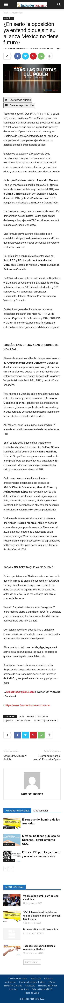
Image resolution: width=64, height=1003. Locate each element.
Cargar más (31, 962)
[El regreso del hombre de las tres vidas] (11, 823)
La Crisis (13, 989)
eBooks (52, 982)
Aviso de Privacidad (17, 978)
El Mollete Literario (13, 985)
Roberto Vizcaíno (16, 48)
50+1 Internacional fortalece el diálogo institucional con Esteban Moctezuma (42, 915)
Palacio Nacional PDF (42, 989)
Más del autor (40, 810)
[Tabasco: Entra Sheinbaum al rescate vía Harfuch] (11, 950)
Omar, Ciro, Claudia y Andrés (14, 757)
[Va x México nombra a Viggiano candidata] (11, 900)
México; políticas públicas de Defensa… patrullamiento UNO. (41, 839)
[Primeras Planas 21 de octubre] (11, 934)
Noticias (25, 989)
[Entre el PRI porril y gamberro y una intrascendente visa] (11, 856)
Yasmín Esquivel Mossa (45, 720)
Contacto (48, 978)
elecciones (43, 716)
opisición (9, 720)
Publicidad (36, 978)
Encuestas (30, 985)
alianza (30, 716)
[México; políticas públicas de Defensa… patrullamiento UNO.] (11, 840)
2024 (21, 716)
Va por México (23, 720)
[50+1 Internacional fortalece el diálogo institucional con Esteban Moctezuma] (11, 917)
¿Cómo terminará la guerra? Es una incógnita (47, 757)
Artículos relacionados (17, 810)
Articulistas (17, 12)
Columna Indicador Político (32, 982)
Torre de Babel (32, 992)
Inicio (6, 12)
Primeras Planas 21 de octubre (40, 929)
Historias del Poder (47, 985)
